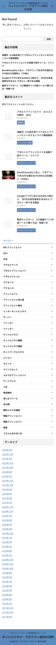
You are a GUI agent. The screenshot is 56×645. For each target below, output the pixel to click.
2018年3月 (7, 599)
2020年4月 (7, 528)
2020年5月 (7, 524)
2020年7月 (7, 515)
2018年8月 (7, 577)
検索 (49, 39)
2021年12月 (7, 480)
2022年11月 (7, 463)
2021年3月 (7, 502)
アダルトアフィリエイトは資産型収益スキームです (28, 633)
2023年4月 (7, 458)
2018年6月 (7, 586)
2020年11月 (7, 511)
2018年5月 (7, 590)
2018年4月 (7, 594)
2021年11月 (7, 485)
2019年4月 (7, 550)
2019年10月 (7, 533)
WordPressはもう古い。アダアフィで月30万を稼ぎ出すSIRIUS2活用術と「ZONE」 (27, 72)
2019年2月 (7, 555)
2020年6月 (7, 520)
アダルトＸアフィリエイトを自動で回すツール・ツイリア (34, 153)
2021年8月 (7, 493)
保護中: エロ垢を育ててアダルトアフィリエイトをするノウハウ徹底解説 (35, 133)
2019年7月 (7, 537)
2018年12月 (7, 559)
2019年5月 (7, 546)
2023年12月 (7, 454)
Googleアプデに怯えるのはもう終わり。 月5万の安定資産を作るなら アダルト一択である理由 (27, 79)
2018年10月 (7, 568)
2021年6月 (7, 498)
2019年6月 (7, 542)
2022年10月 (7, 467)
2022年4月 (7, 476)
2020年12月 (7, 507)
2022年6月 (7, 471)
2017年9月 (7, 616)
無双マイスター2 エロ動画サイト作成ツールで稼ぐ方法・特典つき (35, 221)
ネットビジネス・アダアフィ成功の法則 (28, 7)
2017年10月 (7, 612)
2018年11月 (7, 564)
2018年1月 (7, 603)
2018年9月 (7, 572)
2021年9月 (7, 489)
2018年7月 (7, 581)
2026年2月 (7, 449)
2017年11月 (7, 607)
